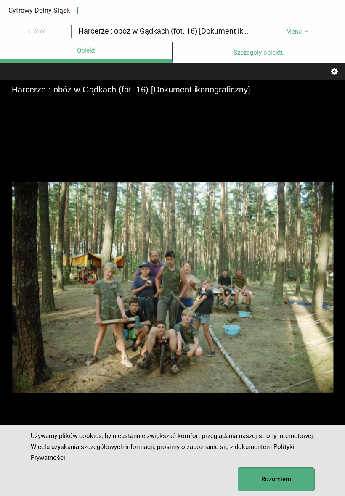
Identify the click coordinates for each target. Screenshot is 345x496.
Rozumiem (276, 479)
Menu (294, 31)
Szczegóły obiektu (259, 52)
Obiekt (86, 50)
